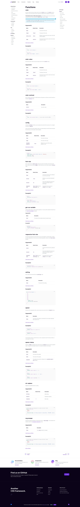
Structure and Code (14, 10)
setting (61, 22)
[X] (68, 2)
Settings (12, 24)
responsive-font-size (63, 20)
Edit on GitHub (28, 448)
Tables (12, 39)
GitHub (67, 474)
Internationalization (14, 15)
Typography (13, 38)
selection (30, 98)
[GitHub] (66, 2)
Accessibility (13, 13)
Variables (12, 22)
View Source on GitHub (29, 42)
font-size (61, 17)
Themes (12, 25)
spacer (61, 23)
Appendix (12, 19)
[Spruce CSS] (13, 2)
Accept (55, 504)
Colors (12, 29)
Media (12, 44)
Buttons (12, 41)
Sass (12, 12)
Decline (51, 504)
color (61, 11)
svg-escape (62, 28)
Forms (12, 42)
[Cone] (11, 504)
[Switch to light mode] (68, 504)
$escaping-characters (36, 421)
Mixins (12, 32)
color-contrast (62, 14)
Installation (13, 9)
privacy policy (45, 504)
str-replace (61, 26)
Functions (13, 33)
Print (12, 16)
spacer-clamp (62, 25)
